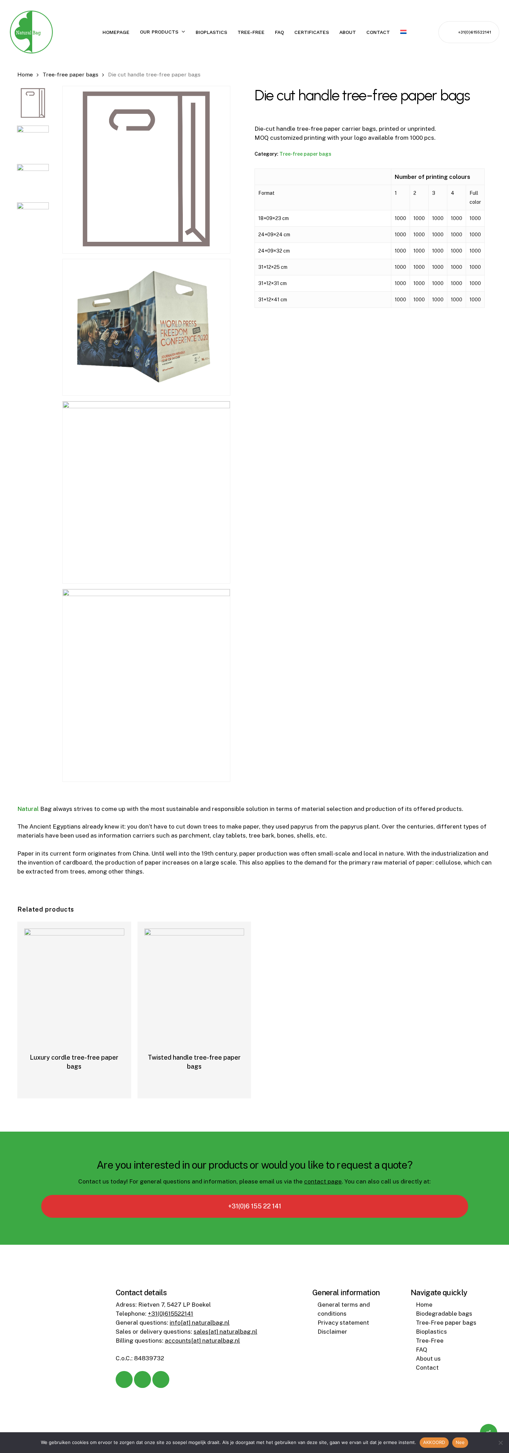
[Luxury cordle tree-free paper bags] (74, 978)
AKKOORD (434, 1442)
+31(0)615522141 (170, 1313)
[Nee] (500, 1442)
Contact (427, 1367)
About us (428, 1358)
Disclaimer (332, 1331)
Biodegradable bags (444, 1313)
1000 (400, 218)
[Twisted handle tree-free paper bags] (194, 978)
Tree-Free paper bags (446, 1322)
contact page (323, 1181)
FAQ (421, 1349)
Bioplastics (431, 1331)
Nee (460, 1442)
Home (25, 74)
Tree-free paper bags (70, 74)
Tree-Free (430, 1340)
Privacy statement (343, 1322)
